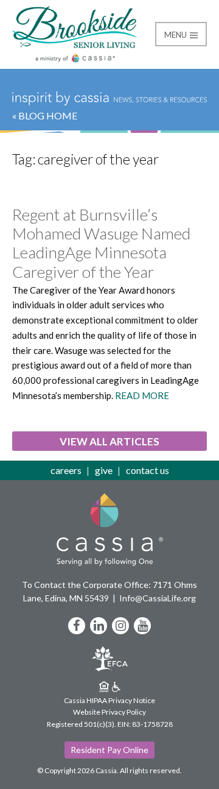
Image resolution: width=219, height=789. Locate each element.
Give (104, 470)
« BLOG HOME (44, 115)
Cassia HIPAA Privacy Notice (109, 700)
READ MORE (142, 395)
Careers (66, 470)
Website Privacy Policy (109, 711)
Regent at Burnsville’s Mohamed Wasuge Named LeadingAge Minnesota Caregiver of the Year (101, 243)
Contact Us (147, 470)
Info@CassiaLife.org (157, 598)
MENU (176, 35)
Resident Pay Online (109, 750)
